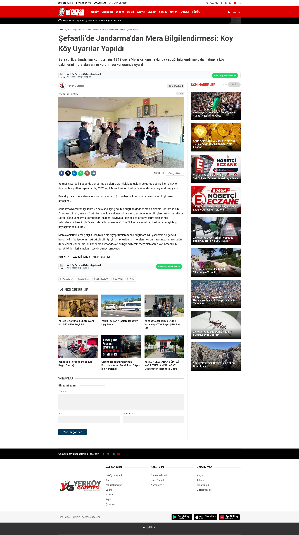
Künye (200, 475)
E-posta (128, 413)
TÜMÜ (195, 11)
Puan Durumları (158, 480)
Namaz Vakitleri (159, 475)
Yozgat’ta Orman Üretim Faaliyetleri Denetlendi (197, 20)
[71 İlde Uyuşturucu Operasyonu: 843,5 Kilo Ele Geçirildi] (78, 306)
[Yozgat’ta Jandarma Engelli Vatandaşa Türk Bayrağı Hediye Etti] (164, 306)
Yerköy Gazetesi (75, 86)
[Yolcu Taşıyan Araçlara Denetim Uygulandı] (121, 306)
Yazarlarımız (157, 485)
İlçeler (173, 11)
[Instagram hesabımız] (230, 3)
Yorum (63, 391)
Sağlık (163, 11)
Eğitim (130, 11)
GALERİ (67, 3)
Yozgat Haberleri (114, 485)
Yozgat (120, 11)
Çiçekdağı (107, 11)
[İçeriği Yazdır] (93, 173)
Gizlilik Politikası (204, 490)
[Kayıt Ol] (229, 11)
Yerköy (95, 11)
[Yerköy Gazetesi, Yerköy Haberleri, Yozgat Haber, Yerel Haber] (72, 15)
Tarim (131, 279)
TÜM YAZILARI (176, 86)
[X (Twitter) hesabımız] (226, 3)
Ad (61, 413)
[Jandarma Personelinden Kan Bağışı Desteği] (78, 346)
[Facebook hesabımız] (221, 3)
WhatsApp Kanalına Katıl (225, 75)
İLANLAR (184, 11)
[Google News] (175, 173)
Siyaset (151, 11)
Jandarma (84, 279)
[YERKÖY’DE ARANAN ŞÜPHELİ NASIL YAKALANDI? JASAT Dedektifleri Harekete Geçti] (164, 346)
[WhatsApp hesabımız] (240, 3)
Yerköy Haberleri (114, 475)
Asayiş (141, 11)
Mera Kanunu (102, 279)
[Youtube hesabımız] (235, 3)
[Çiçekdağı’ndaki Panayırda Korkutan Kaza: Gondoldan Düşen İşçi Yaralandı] (121, 346)
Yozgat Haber (149, 527)
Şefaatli (119, 279)
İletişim (200, 480)
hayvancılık (67, 279)
